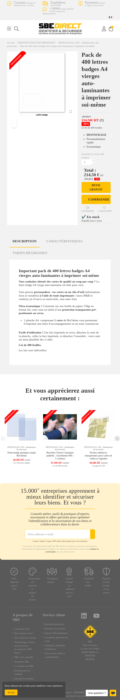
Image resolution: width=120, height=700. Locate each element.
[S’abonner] (92, 534)
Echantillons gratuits (52, 580)
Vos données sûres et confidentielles (55, 655)
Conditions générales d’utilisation (55, 647)
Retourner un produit (55, 628)
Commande (99, 199)
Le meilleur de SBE (23, 666)
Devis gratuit (96, 187)
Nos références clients (25, 638)
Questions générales (54, 624)
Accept (11, 692)
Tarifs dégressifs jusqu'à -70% (14, 583)
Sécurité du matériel (24, 678)
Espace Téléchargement (56, 633)
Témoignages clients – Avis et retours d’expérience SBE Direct (25, 647)
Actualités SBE (21, 661)
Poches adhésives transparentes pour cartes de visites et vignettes (98, 455)
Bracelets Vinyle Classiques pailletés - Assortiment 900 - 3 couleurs (60, 455)
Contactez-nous (22, 629)
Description (24, 241)
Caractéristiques (64, 241)
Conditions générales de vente (56, 639)
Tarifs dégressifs (29, 253)
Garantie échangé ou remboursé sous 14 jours (70, 587)
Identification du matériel (22, 672)
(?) (102, 120)
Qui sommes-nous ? (24, 633)
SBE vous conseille (23, 657)
